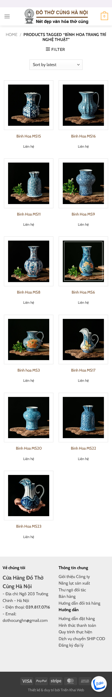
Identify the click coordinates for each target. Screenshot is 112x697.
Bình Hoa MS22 (83, 448)
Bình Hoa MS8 (28, 292)
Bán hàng (67, 596)
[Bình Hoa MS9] (83, 183)
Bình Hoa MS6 (83, 292)
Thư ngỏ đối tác (72, 589)
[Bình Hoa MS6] (83, 261)
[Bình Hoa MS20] (28, 417)
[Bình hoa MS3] (28, 339)
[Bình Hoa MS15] (28, 105)
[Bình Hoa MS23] (28, 495)
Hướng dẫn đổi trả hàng (79, 603)
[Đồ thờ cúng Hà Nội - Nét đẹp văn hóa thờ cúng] (56, 16)
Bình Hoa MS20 (29, 448)
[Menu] (7, 16)
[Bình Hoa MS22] (83, 417)
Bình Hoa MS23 (28, 526)
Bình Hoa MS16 (83, 136)
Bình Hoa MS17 (83, 370)
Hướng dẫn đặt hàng (77, 618)
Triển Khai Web (72, 690)
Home (11, 34)
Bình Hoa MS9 (83, 214)
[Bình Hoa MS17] (83, 339)
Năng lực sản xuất (74, 583)
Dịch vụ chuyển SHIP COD (82, 638)
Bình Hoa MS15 (28, 136)
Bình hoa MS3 (28, 370)
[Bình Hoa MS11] (28, 183)
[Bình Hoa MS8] (28, 261)
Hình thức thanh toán (77, 625)
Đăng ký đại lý (71, 645)
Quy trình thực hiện (75, 631)
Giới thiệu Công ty (74, 576)
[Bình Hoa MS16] (83, 105)
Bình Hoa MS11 (29, 214)
